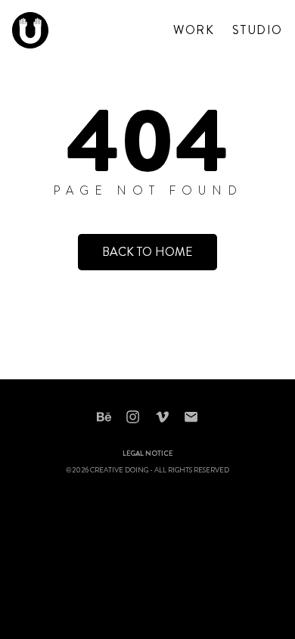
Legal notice (147, 454)
